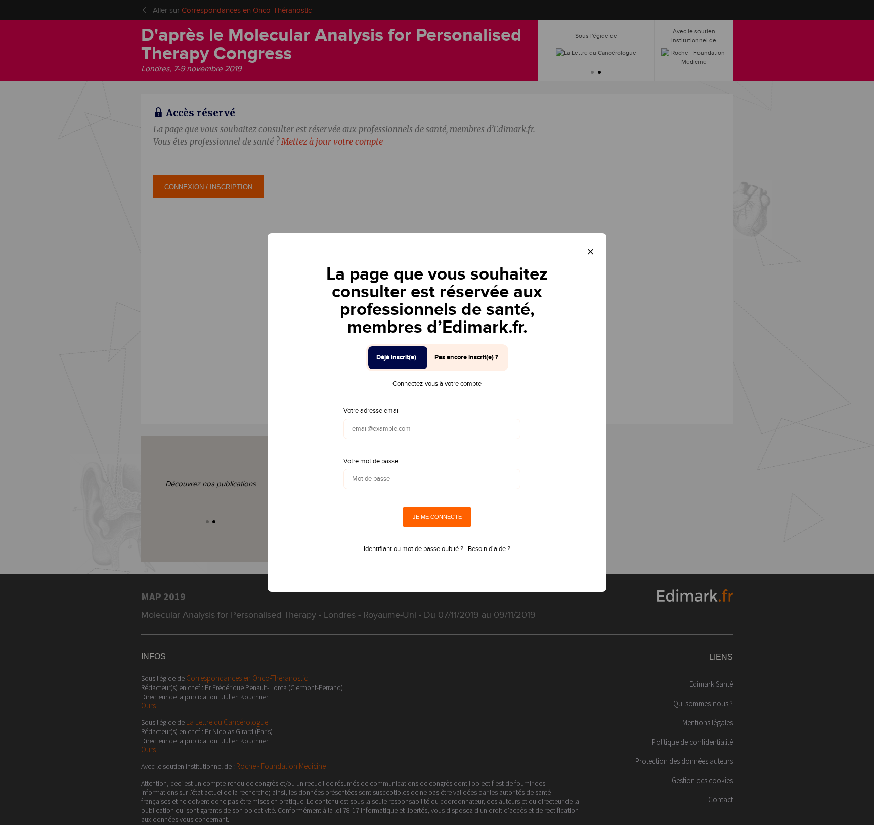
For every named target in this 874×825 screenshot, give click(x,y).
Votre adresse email (371, 411)
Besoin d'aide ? (489, 549)
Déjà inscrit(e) (396, 357)
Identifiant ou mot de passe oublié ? (413, 549)
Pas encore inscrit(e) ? (466, 357)
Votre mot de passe (370, 461)
